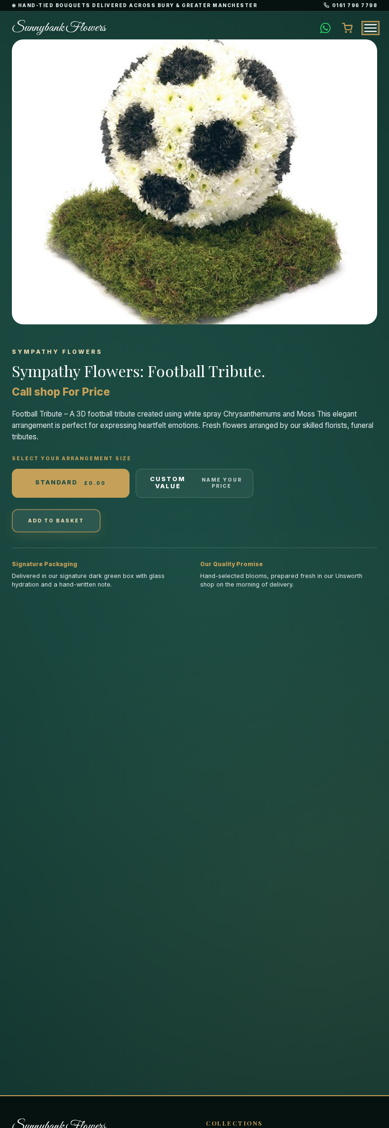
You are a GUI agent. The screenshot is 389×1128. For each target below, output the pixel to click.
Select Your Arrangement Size (71, 458)
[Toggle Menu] (370, 28)
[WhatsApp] (325, 28)
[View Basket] (347, 28)
